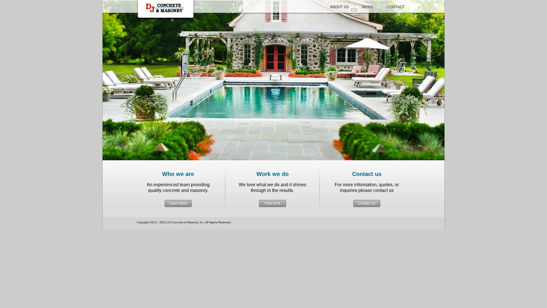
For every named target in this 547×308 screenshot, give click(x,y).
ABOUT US (339, 7)
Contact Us (366, 203)
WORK (367, 7)
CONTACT (396, 7)
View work (272, 203)
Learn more (178, 203)
